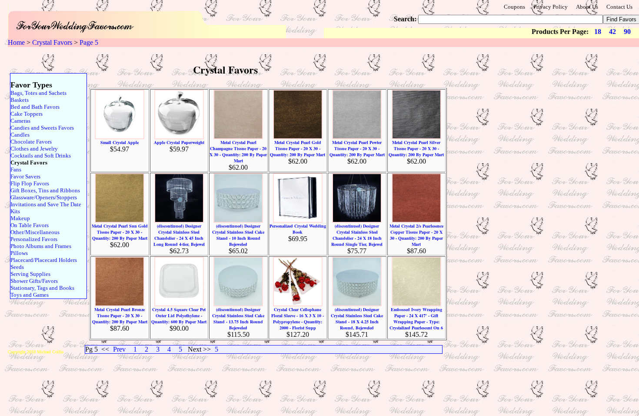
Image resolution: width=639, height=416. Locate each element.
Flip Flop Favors (29, 183)
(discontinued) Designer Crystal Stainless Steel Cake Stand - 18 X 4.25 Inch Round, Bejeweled (357, 318)
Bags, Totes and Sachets (38, 93)
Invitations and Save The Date (45, 204)
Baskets (19, 100)
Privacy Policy (550, 6)
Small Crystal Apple (119, 142)
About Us (587, 6)
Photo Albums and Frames (40, 246)
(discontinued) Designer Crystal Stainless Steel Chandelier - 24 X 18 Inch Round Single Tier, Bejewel (357, 235)
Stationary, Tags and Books (42, 288)
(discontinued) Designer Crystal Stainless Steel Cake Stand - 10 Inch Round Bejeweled (238, 235)
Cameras (20, 120)
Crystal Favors (52, 42)
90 (627, 31)
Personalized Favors (33, 239)
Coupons (514, 6)
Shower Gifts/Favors (34, 281)
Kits (15, 211)
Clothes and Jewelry (34, 148)
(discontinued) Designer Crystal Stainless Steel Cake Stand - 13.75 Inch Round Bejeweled (238, 318)
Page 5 (89, 42)
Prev (119, 349)
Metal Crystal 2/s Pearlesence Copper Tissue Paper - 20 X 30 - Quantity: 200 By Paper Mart (416, 235)
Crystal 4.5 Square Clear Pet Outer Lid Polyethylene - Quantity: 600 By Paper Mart (178, 315)
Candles (20, 134)
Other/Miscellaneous (35, 232)
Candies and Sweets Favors (42, 127)
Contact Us (619, 6)
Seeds (17, 267)
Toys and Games (29, 295)
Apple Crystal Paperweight (179, 142)
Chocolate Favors (31, 141)
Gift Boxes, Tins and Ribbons (45, 190)
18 (597, 31)
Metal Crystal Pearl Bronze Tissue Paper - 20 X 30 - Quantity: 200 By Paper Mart (119, 315)
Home (16, 42)
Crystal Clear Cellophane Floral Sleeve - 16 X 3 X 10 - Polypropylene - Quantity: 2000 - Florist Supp (297, 318)
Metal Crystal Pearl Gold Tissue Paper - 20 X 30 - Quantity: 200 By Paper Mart (297, 148)
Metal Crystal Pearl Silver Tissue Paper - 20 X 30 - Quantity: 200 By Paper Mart (416, 148)
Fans (15, 169)
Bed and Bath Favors (35, 107)
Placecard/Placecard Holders (43, 260)
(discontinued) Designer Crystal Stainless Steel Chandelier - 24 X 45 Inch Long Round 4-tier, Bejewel (179, 235)
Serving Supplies (30, 274)
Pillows (19, 253)
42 (612, 31)
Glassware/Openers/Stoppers (43, 197)
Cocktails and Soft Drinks (40, 155)
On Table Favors (29, 225)
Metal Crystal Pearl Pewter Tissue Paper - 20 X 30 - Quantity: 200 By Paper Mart (357, 148)
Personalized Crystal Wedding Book (298, 229)
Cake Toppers (26, 114)
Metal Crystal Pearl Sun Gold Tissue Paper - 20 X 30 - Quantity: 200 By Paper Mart (120, 232)
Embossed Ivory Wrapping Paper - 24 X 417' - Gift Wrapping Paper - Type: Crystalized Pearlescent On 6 (416, 318)
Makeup (20, 218)
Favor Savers (25, 176)
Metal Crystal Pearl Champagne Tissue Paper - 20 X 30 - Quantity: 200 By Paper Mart (238, 151)
